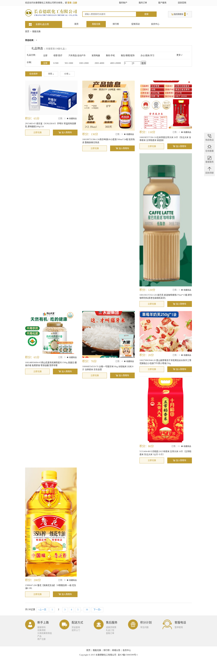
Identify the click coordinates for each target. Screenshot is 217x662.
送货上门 (76, 630)
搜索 (146, 14)
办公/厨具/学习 (147, 55)
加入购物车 (67, 132)
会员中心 (155, 24)
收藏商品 (73, 119)
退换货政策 (111, 627)
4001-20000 (115, 63)
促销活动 (135, 24)
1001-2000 (84, 63)
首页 (76, 24)
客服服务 (209, 162)
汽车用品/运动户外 (77, 55)
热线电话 (209, 140)
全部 (45, 55)
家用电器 (96, 55)
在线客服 (209, 151)
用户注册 (41, 639)
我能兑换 (96, 24)
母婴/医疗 (57, 55)
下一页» (97, 609)
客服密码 (41, 627)
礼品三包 (110, 630)
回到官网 (182, 2)
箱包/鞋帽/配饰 (128, 55)
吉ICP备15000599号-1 (128, 655)
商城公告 (116, 650)
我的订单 (143, 2)
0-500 (55, 63)
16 (87, 609)
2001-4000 (99, 63)
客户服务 (162, 2)
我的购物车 (178, 14)
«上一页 (42, 609)
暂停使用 (179, 627)
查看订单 (110, 633)
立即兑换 (37, 132)
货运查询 (76, 627)
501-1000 (69, 63)
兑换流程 (41, 630)
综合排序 (33, 74)
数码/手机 (110, 55)
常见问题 (144, 627)
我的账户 (123, 2)
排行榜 (116, 24)
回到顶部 (209, 173)
